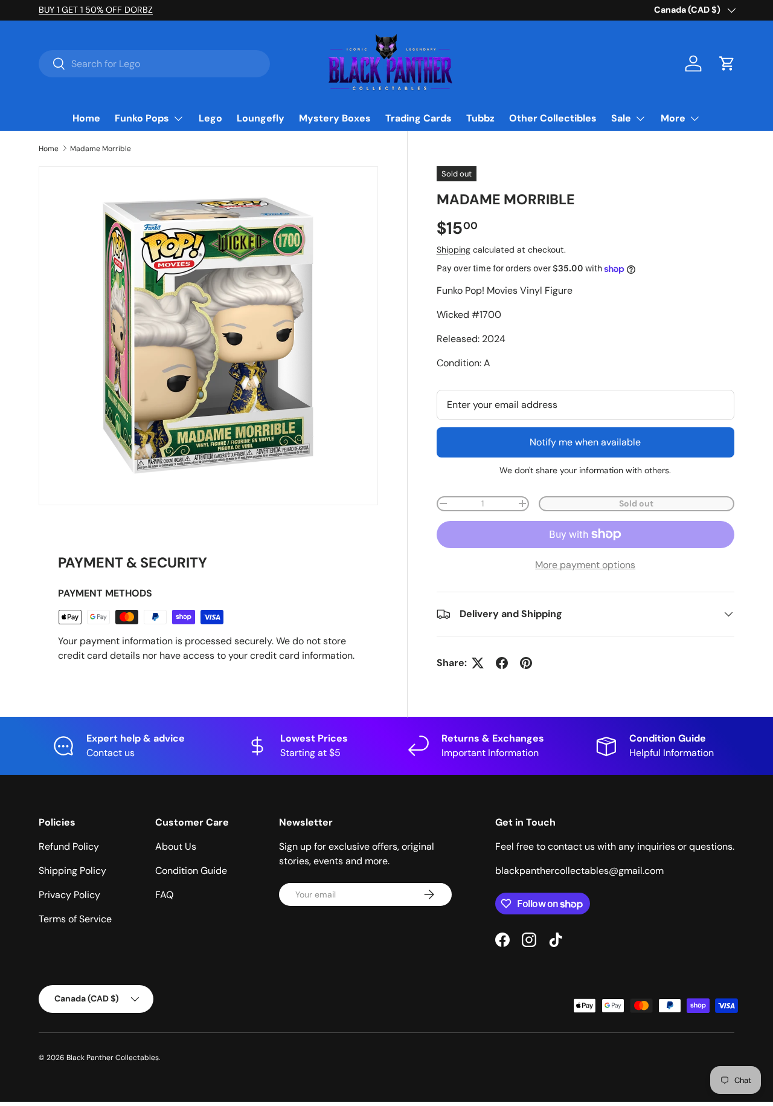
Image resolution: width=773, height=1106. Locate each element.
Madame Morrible (100, 149)
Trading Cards (418, 118)
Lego (210, 118)
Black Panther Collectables (112, 1057)
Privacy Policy (69, 894)
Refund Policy (69, 846)
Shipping (453, 249)
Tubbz (480, 118)
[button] (727, 63)
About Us (175, 846)
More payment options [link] (585, 564)
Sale (621, 118)
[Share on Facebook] (502, 663)
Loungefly (260, 118)
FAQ (164, 894)
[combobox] (154, 63)
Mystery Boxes (335, 118)
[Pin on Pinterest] (526, 663)
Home (86, 118)
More (673, 118)
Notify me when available (585, 442)
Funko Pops (142, 118)
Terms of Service (75, 919)
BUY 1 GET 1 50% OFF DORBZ (96, 9)
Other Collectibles (553, 118)
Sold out (636, 503)
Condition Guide (191, 870)
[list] (208, 336)
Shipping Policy (72, 870)
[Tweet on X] (478, 663)
